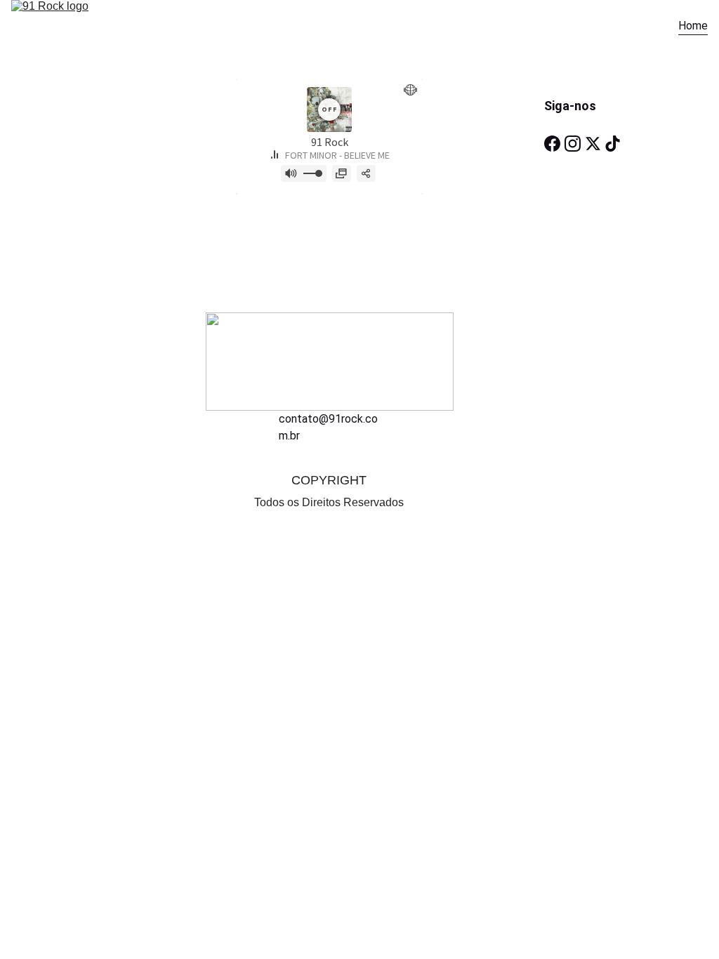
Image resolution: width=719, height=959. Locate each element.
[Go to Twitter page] (593, 144)
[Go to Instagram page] (573, 144)
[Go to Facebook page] (552, 144)
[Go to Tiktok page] (613, 144)
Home (693, 25)
